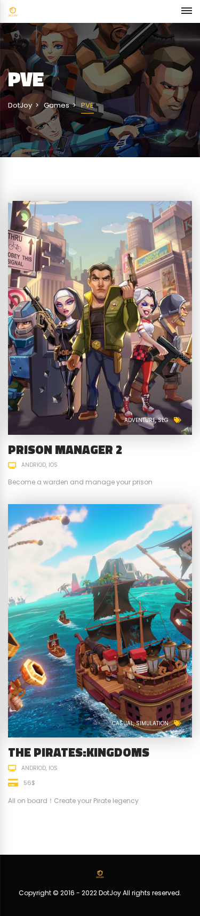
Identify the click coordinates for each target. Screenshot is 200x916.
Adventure (139, 420)
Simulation (152, 723)
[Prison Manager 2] (100, 317)
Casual (122, 723)
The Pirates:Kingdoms (78, 752)
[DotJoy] (13, 11)
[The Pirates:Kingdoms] (100, 620)
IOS (53, 464)
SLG (163, 420)
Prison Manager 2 (65, 449)
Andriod (33, 464)
